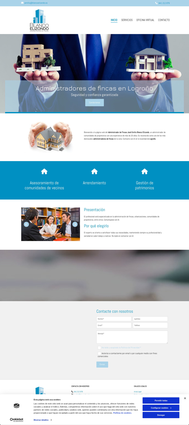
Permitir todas (161, 400)
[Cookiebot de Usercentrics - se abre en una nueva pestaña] (16, 420)
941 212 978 (164, 3)
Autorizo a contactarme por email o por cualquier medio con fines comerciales (127, 355)
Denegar (161, 415)
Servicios (127, 20)
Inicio (114, 20)
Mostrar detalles (41, 420)
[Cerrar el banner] (185, 398)
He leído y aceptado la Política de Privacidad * (121, 347)
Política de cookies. (122, 413)
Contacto (164, 20)
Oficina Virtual (145, 20)
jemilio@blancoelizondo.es (36, 2)
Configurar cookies (159, 408)
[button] (94, 102)
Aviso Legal (137, 391)
